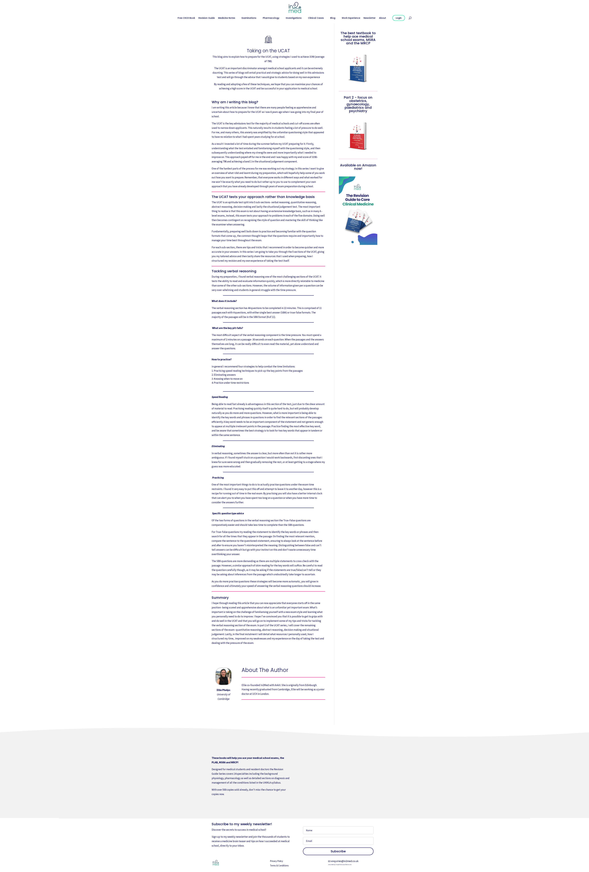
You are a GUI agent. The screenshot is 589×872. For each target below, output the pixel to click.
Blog (332, 18)
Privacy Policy (276, 861)
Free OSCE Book (186, 18)
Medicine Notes (226, 18)
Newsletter (370, 18)
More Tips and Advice (268, 656)
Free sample (223, 804)
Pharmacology (271, 18)
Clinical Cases (316, 18)
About (382, 18)
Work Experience (351, 18)
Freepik (337, 864)
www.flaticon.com (346, 864)
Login (399, 17)
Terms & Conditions (279, 865)
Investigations (294, 18)
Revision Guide (206, 18)
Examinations (249, 18)
